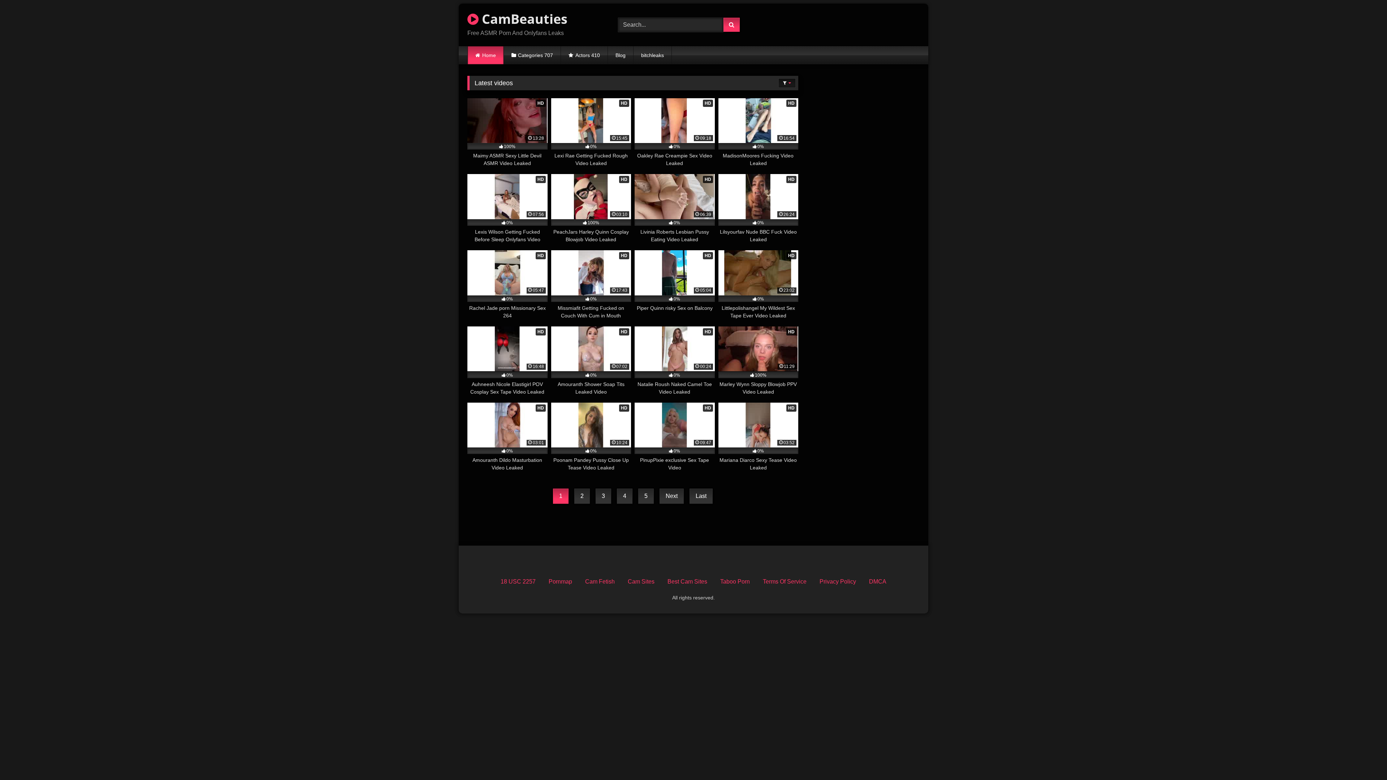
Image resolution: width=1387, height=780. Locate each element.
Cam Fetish (600, 581)
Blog (620, 55)
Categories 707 (535, 55)
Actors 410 (587, 55)
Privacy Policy (838, 581)
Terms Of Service (785, 581)
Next (672, 496)
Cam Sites (641, 581)
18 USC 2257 (518, 581)
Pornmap (560, 581)
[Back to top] (1365, 758)
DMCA (877, 581)
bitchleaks (652, 55)
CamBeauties (523, 19)
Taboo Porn (735, 581)
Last (701, 496)
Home (489, 55)
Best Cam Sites (687, 581)
